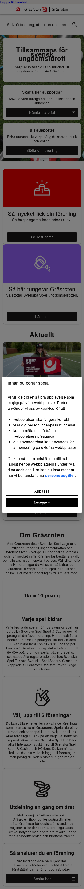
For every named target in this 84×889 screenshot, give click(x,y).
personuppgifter (60, 475)
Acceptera (42, 502)
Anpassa (41, 491)
